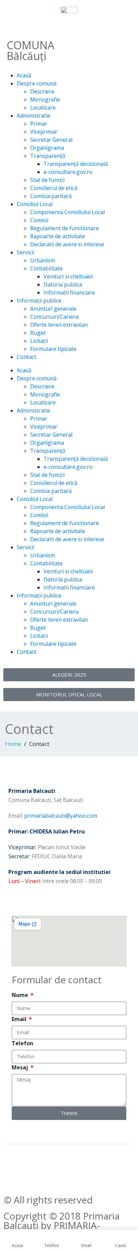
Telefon (22, 1043)
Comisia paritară (51, 196)
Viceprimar (43, 131)
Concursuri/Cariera (54, 316)
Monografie (45, 99)
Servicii (25, 252)
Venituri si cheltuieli (68, 276)
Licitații (39, 341)
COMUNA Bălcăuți (30, 50)
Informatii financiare (69, 292)
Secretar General (51, 139)
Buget (38, 332)
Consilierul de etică (53, 188)
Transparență (47, 156)
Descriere (42, 91)
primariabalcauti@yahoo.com (60, 815)
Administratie (33, 115)
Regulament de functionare (64, 228)
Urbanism (42, 260)
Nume (20, 995)
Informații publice (39, 300)
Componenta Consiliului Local (67, 212)
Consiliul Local (35, 204)
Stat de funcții (47, 180)
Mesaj (20, 1067)
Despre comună (37, 83)
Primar (38, 123)
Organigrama (47, 147)
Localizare (43, 107)
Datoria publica (63, 284)
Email (20, 1019)
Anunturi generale (53, 308)
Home (13, 744)
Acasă (24, 75)
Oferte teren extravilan (59, 324)
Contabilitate (46, 268)
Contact (26, 357)
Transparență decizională (76, 164)
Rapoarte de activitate (57, 236)
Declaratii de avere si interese (67, 244)
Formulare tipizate (53, 349)
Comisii (39, 220)
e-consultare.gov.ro (68, 172)
